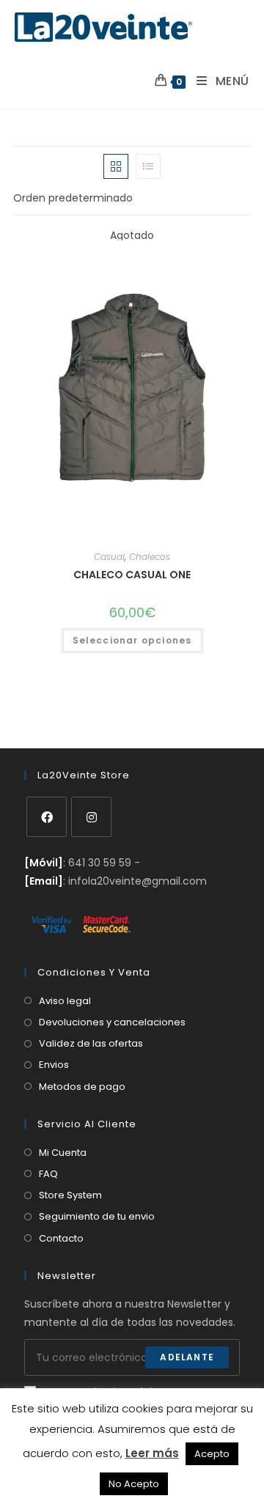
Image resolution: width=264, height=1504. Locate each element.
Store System (70, 1195)
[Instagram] (91, 817)
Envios (54, 1065)
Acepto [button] (212, 1454)
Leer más (152, 1453)
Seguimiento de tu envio (97, 1216)
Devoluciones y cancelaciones (112, 1022)
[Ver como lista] (148, 166)
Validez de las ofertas (91, 1043)
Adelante (187, 1357)
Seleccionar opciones (132, 640)
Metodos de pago (82, 1087)
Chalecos (149, 556)
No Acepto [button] (134, 1484)
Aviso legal (65, 1001)
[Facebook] (46, 817)
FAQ (48, 1174)
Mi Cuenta (63, 1153)
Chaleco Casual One (132, 574)
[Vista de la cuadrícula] (115, 166)
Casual (109, 556)
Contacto (61, 1238)
